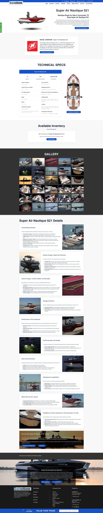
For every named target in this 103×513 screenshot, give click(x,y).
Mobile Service (75, 3)
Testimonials (55, 495)
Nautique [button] (57, 3)
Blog (53, 499)
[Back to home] (16, 2)
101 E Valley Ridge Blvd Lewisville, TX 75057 (76, 493)
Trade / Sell (55, 493)
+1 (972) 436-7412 (75, 496)
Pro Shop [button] (82, 3)
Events (54, 506)
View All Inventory (51, 139)
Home (46, 3)
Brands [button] (35, 494)
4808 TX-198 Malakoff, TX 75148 (75, 502)
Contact (54, 500)
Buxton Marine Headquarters (58, 502)
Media (54, 504)
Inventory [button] (51, 3)
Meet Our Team (55, 494)
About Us (54, 491)
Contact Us (42, 445)
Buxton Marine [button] (89, 3)
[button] (25, 162)
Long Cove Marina (56, 503)
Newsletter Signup (56, 498)
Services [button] (35, 499)
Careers (54, 497)
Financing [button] (35, 497)
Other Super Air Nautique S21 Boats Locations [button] (30, 455)
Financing (63, 3)
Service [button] (68, 3)
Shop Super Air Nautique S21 (81, 28)
